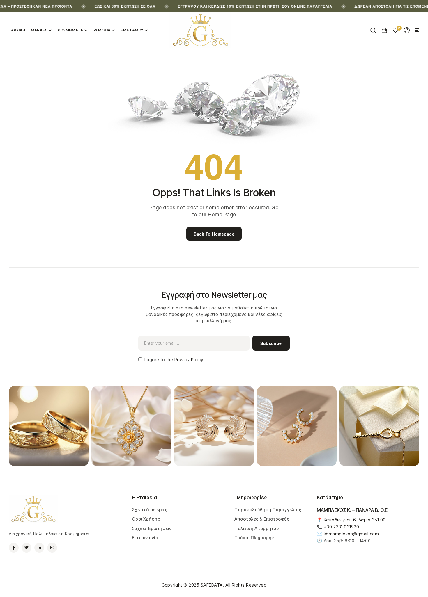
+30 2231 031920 (341, 527)
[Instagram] (52, 548)
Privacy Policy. (188, 359)
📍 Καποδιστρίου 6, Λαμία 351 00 (351, 520)
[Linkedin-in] (39, 548)
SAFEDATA (212, 585)
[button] (417, 30)
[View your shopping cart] (384, 30)
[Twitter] (26, 548)
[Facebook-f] (14, 548)
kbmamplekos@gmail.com (351, 534)
